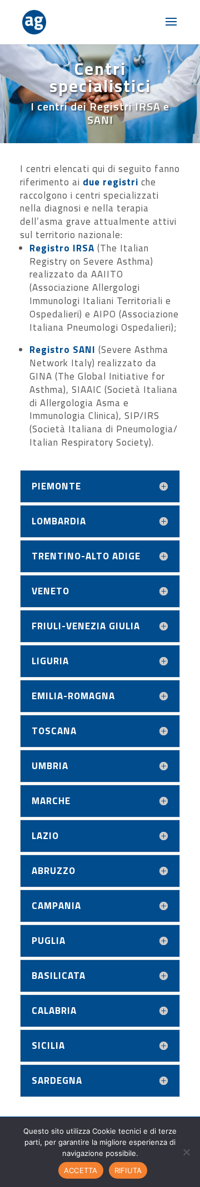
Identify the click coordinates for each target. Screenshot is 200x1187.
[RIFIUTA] (186, 1152)
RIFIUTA (128, 1170)
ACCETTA (81, 1170)
